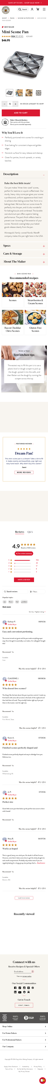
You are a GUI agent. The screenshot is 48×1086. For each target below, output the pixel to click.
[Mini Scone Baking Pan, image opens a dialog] (24, 64)
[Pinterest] (33, 988)
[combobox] (37, 612)
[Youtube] (19, 992)
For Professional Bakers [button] (11, 1040)
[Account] (32, 9)
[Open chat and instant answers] (42, 1080)
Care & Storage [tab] (12, 253)
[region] (23, 560)
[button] (38, 668)
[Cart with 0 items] (37, 9)
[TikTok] (20, 988)
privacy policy (27, 976)
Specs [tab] (6, 245)
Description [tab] (10, 174)
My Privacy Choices (24, 1071)
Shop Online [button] (7, 1026)
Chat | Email (24, 1005)
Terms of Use (8, 1069)
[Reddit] (24, 992)
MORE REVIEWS (24, 472)
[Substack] (28, 992)
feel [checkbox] (17, 602)
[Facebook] (15, 988)
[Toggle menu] (44, 9)
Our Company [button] (8, 1047)
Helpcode (40, 1069)
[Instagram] (24, 988)
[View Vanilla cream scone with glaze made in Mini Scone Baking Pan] (29, 92)
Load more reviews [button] (24, 898)
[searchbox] (14, 591)
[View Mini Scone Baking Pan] (9, 92)
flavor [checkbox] (11, 602)
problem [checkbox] (24, 602)
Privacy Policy (38, 1066)
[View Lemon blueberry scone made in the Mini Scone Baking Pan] (19, 92)
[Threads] (28, 988)
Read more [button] (41, 863)
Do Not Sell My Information (25, 1069)
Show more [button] (6, 607)
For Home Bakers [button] (9, 1033)
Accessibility (25, 1066)
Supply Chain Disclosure (11, 1066)
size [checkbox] (4, 602)
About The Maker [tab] (14, 261)
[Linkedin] (15, 992)
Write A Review (24, 580)
